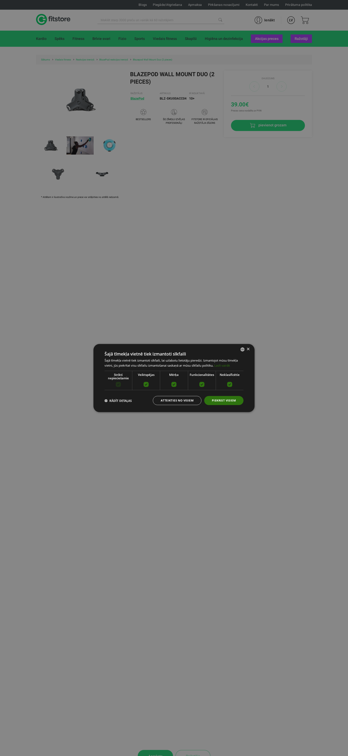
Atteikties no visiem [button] (177, 400)
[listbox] (242, 349)
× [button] (248, 349)
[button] (118, 400)
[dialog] (174, 378)
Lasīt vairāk (222, 365)
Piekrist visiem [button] (224, 400)
